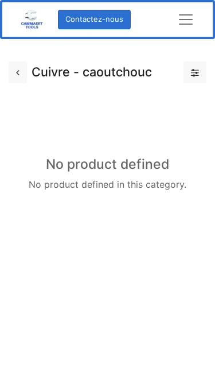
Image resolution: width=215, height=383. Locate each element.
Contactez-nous (94, 19)
